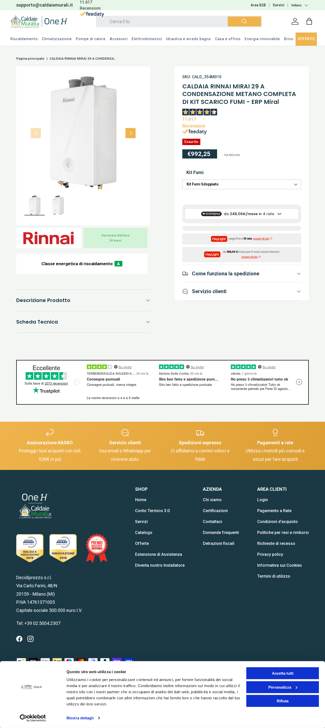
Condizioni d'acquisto (277, 521)
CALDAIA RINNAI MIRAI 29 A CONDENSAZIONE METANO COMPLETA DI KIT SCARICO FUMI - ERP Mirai (84, 58)
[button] (309, 21)
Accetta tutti (283, 673)
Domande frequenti (221, 532)
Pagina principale (30, 58)
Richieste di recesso (276, 543)
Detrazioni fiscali (218, 543)
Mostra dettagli (80, 718)
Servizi (278, 5)
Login (262, 499)
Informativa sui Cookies (279, 565)
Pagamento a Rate (274, 510)
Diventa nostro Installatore (160, 565)
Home (140, 499)
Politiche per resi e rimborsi (283, 532)
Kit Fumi (195, 172)
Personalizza (279, 687)
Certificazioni (215, 510)
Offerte (142, 543)
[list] (83, 133)
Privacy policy (270, 554)
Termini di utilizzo (273, 576)
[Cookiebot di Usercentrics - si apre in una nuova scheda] (33, 718)
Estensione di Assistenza (158, 554)
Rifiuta (282, 701)
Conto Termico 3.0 (152, 510)
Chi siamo (212, 499)
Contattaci (212, 521)
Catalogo (143, 532)
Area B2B (258, 5)
